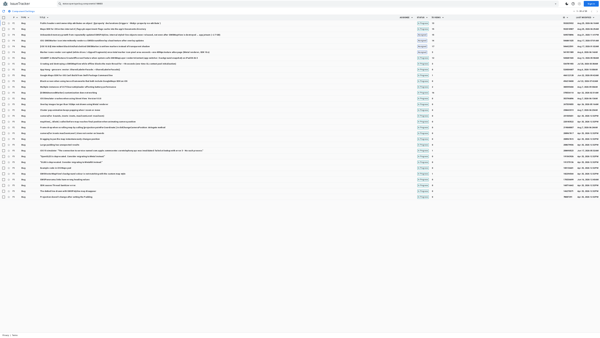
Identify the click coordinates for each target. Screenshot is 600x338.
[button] (17, 17)
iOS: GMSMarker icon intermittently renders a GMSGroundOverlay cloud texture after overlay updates (92, 40)
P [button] (14, 17)
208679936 (568, 145)
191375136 (568, 162)
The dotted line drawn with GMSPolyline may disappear (68, 191)
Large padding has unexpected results (59, 145)
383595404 (568, 87)
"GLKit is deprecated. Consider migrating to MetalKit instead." (71, 162)
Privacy (5, 335)
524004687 (568, 69)
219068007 (568, 127)
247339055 (568, 104)
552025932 (568, 23)
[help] (573, 4)
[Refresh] (3, 11)
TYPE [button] (23, 17)
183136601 (568, 168)
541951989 (568, 52)
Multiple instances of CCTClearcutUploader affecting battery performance (78, 87)
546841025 (568, 40)
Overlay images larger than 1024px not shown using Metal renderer (74, 104)
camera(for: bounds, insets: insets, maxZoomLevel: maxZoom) (72, 116)
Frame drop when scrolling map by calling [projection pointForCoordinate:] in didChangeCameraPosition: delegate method (102, 127)
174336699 (568, 179)
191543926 (568, 156)
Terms (15, 335)
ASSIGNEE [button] (405, 17)
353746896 (568, 98)
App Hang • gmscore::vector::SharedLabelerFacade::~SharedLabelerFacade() (80, 69)
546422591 (568, 46)
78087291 (567, 197)
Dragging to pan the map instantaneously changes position (70, 139)
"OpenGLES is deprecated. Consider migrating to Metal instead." (72, 156)
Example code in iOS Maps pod (55, 168)
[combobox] (308, 4)
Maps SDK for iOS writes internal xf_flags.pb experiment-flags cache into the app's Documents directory (93, 29)
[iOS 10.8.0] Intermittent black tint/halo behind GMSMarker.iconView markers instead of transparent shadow (95, 46)
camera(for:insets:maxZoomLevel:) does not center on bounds (72, 133)
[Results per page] (574, 11)
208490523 (568, 150)
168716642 (568, 185)
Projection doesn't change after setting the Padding (66, 197)
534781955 (568, 64)
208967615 (568, 139)
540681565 (568, 58)
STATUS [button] (420, 17)
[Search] (60, 4)
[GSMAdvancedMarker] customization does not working (68, 93)
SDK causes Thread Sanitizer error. (58, 185)
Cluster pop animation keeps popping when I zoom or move (70, 110)
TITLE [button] (42, 17)
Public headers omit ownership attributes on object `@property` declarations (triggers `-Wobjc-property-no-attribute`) (100, 23)
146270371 (568, 191)
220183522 (568, 121)
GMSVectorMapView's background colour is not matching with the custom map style (83, 174)
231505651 (568, 116)
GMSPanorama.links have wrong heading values (65, 179)
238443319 (568, 110)
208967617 (568, 133)
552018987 (568, 29)
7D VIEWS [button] (435, 17)
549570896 (568, 35)
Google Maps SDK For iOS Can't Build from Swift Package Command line (76, 75)
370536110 (568, 93)
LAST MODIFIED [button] (583, 17)
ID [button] (564, 17)
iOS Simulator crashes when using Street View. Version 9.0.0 (70, 98)
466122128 (568, 75)
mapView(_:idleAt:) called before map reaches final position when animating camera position (88, 121)
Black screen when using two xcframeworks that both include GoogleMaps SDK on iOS (83, 81)
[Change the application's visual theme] (567, 4)
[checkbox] (3, 17)
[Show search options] (556, 4)
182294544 (568, 174)
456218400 (568, 81)
